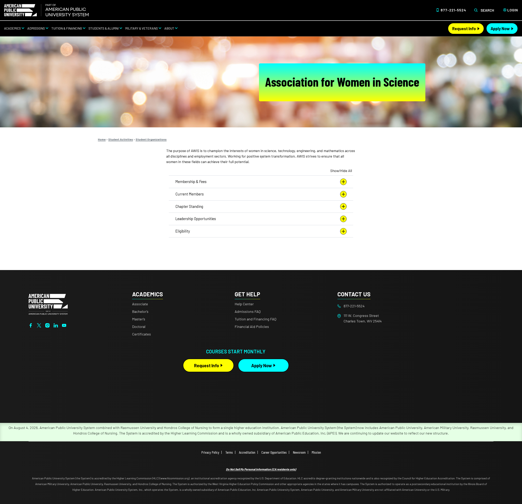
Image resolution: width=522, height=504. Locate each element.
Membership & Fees (191, 181)
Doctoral (138, 326)
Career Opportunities (274, 452)
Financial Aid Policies (252, 326)
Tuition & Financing (66, 28)
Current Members (189, 194)
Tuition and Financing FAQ (255, 319)
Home (102, 139)
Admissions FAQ (248, 311)
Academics (12, 28)
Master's (138, 319)
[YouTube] (64, 325)
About (169, 28)
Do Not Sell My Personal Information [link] (261, 469)
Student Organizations (151, 139)
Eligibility (182, 231)
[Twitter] (39, 325)
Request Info (464, 28)
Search (487, 10)
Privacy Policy (210, 452)
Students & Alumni (103, 28)
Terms (229, 452)
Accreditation (247, 452)
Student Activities (120, 139)
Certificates (141, 334)
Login (512, 10)
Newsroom (299, 452)
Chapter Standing (189, 206)
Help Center (244, 304)
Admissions (36, 28)
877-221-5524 (453, 10)
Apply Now (500, 28)
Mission (316, 452)
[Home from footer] (48, 304)
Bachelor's (140, 311)
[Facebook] (31, 325)
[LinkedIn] (56, 325)
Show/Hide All (341, 170)
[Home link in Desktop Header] (46, 10)
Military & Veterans (141, 28)
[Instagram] (47, 325)
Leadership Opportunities (195, 218)
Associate (140, 304)
